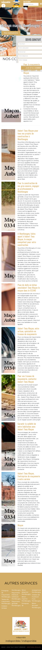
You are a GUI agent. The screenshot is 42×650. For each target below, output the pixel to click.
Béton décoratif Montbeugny (36, 605)
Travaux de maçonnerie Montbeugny (5, 601)
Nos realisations (11, 33)
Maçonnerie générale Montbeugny (16, 603)
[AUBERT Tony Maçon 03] (21, 626)
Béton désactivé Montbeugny (26, 592)
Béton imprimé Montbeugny (26, 599)
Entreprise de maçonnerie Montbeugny (5, 594)
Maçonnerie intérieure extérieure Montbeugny (16, 596)
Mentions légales (34, 647)
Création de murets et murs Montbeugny (36, 598)
